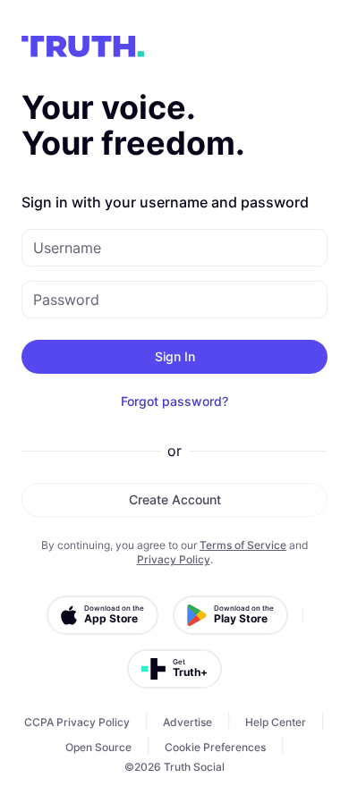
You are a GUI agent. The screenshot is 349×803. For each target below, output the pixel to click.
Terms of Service (243, 545)
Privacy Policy (173, 559)
